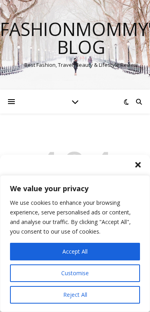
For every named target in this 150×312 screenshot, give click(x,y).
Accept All (75, 251)
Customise (75, 273)
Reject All (75, 294)
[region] (75, 243)
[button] (138, 165)
